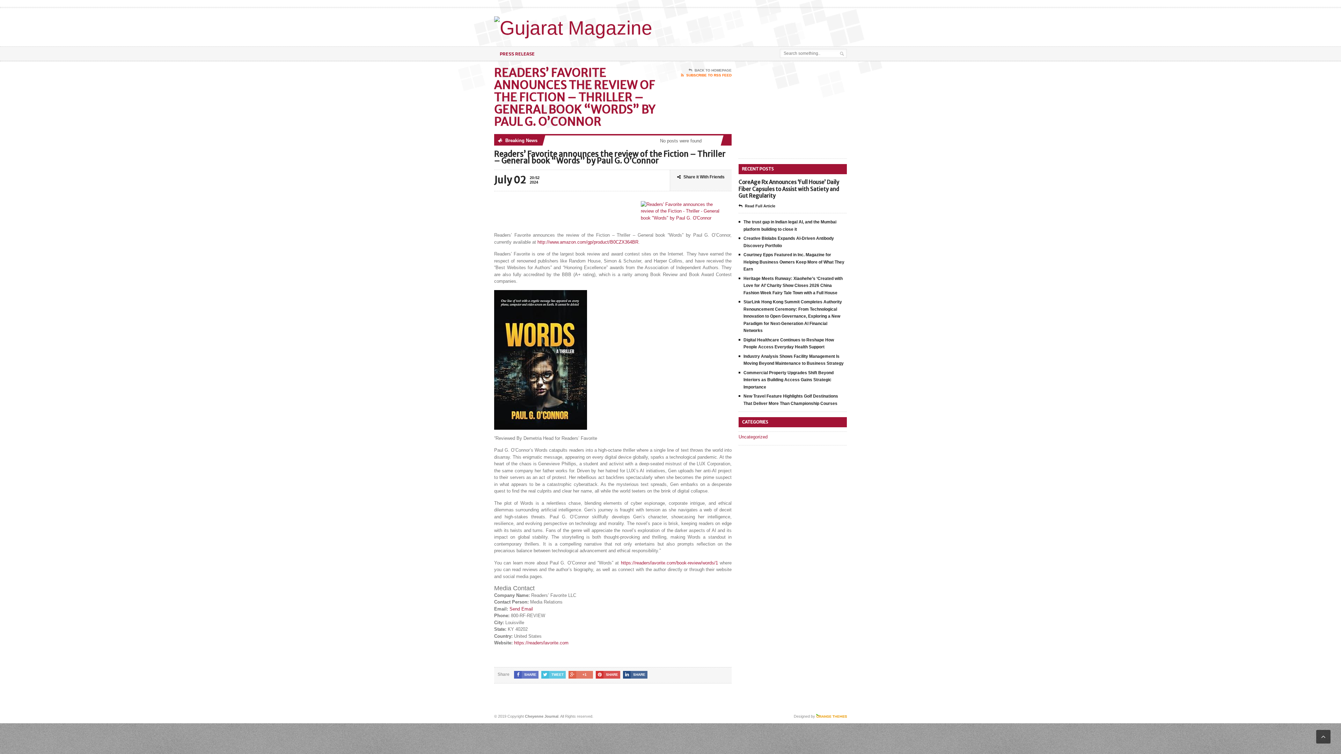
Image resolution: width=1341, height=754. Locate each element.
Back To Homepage (713, 70)
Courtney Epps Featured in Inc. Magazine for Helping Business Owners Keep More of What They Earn (793, 262)
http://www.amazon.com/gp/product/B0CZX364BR (587, 242)
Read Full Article (760, 206)
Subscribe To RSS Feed (709, 75)
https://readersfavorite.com (541, 642)
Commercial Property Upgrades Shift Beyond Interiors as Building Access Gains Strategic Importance (788, 380)
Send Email (521, 609)
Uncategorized (753, 436)
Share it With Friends (704, 177)
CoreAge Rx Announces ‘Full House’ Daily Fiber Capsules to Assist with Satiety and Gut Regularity (789, 189)
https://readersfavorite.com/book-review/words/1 (669, 563)
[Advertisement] (765, 25)
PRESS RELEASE (517, 53)
